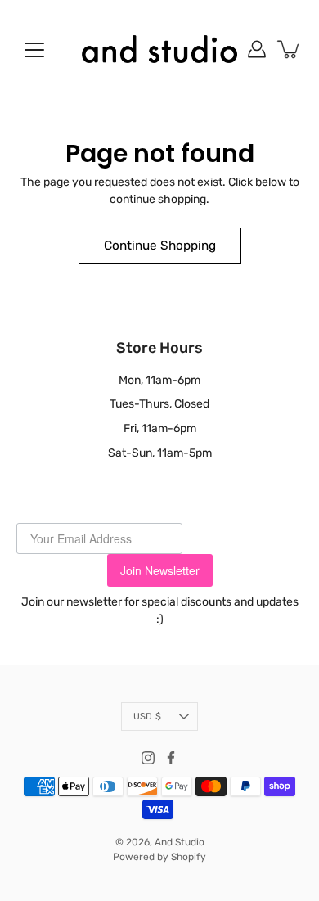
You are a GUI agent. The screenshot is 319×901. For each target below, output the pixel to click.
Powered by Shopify (159, 857)
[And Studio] (159, 49)
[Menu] (34, 50)
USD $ (147, 716)
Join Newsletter (160, 570)
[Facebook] (171, 757)
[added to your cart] (289, 49)
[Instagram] (148, 757)
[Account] (257, 49)
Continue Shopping (160, 245)
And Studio (179, 842)
